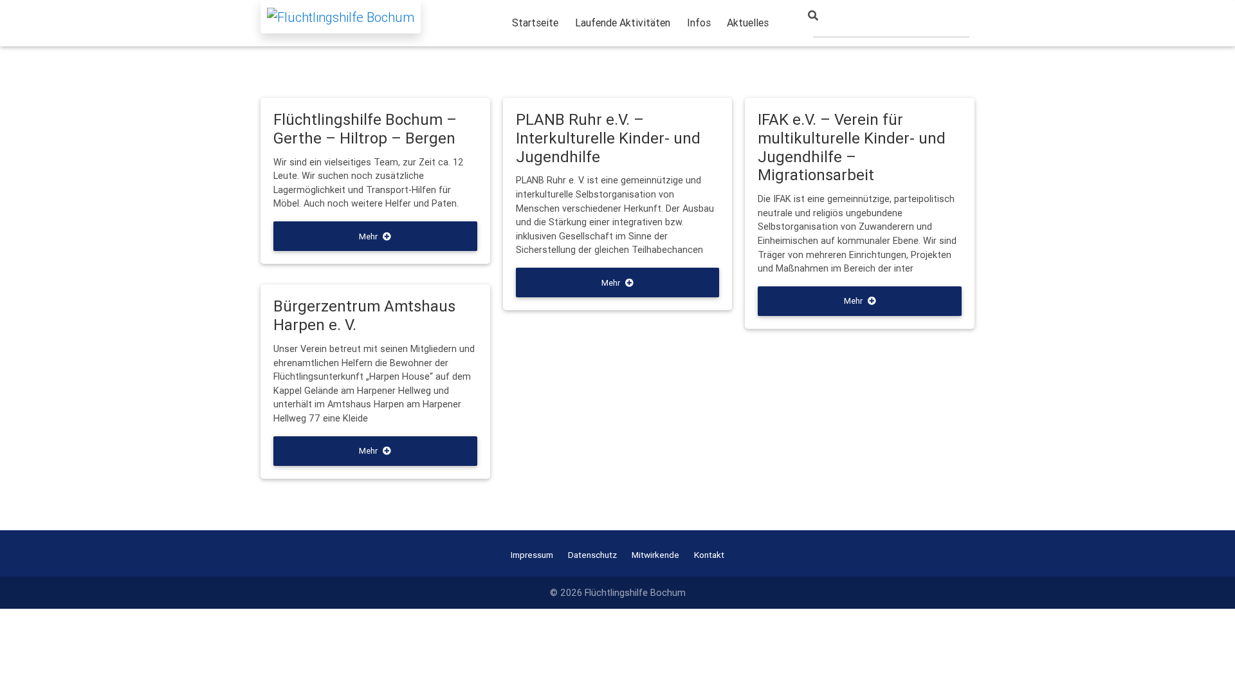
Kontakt (709, 555)
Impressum (532, 555)
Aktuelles (748, 22)
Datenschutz (592, 555)
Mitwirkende (655, 555)
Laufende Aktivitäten (622, 22)
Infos (699, 22)
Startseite (535, 22)
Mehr (368, 236)
